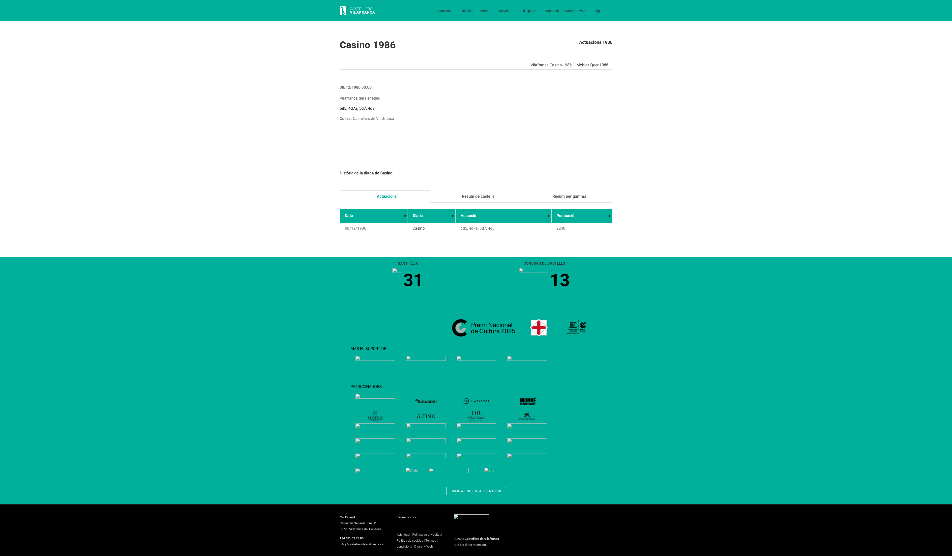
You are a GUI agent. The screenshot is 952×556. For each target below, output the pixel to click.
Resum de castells (477, 196)
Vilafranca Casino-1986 (551, 65)
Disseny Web (423, 546)
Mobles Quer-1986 (592, 65)
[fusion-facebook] (398, 526)
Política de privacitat (426, 534)
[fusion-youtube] (417, 526)
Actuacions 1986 (595, 42)
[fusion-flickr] (436, 526)
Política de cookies (410, 540)
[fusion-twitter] (404, 526)
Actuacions (386, 196)
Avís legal (403, 534)
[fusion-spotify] (430, 526)
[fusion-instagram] (411, 526)
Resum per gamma (568, 196)
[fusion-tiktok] (423, 526)
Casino (419, 228)
